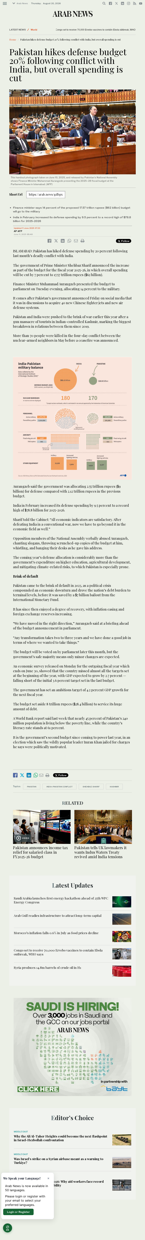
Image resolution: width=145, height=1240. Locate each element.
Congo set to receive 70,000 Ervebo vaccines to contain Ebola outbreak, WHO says (80, 29)
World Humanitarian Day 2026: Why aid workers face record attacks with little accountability (59, 1183)
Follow (124, 241)
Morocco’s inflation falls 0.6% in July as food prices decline (56, 933)
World (34, 29)
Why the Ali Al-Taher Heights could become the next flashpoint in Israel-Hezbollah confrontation (60, 1138)
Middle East (21, 1131)
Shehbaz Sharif (91, 786)
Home (12, 39)
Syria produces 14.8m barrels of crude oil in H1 (48, 967)
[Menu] (5, 4)
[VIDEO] (42, 826)
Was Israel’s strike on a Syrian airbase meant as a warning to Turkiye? (58, 1161)
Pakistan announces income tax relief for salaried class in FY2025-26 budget (40, 852)
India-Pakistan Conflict (59, 786)
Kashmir (114, 786)
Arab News (22, 3)
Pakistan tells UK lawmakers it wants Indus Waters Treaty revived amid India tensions (100, 852)
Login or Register (18, 1211)
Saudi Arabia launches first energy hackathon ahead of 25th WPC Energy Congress (61, 900)
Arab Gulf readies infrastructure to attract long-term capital (57, 915)
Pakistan (31, 786)
